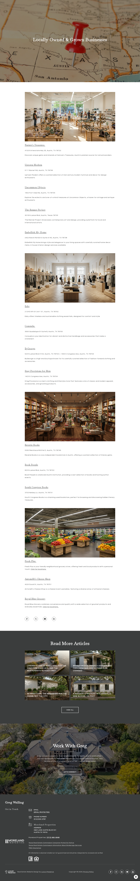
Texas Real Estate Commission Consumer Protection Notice (51, 843)
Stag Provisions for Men (38, 371)
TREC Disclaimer (35, 848)
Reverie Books (32, 445)
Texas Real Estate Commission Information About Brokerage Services (55, 845)
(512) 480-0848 (53, 837)
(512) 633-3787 (40, 819)
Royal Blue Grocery (35, 598)
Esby (27, 306)
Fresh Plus (30, 561)
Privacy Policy (88, 872)
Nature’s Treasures (35, 145)
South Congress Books (36, 487)
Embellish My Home (35, 232)
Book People (31, 464)
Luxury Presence (47, 872)
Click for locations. (38, 569)
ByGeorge (30, 348)
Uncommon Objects (35, 187)
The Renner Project (35, 209)
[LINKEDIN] (122, 872)
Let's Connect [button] (70, 772)
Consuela (30, 326)
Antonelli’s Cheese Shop (37, 579)
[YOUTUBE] (127, 872)
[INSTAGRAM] (116, 872)
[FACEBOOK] (111, 872)
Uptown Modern (33, 164)
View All (70, 710)
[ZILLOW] (133, 872)
